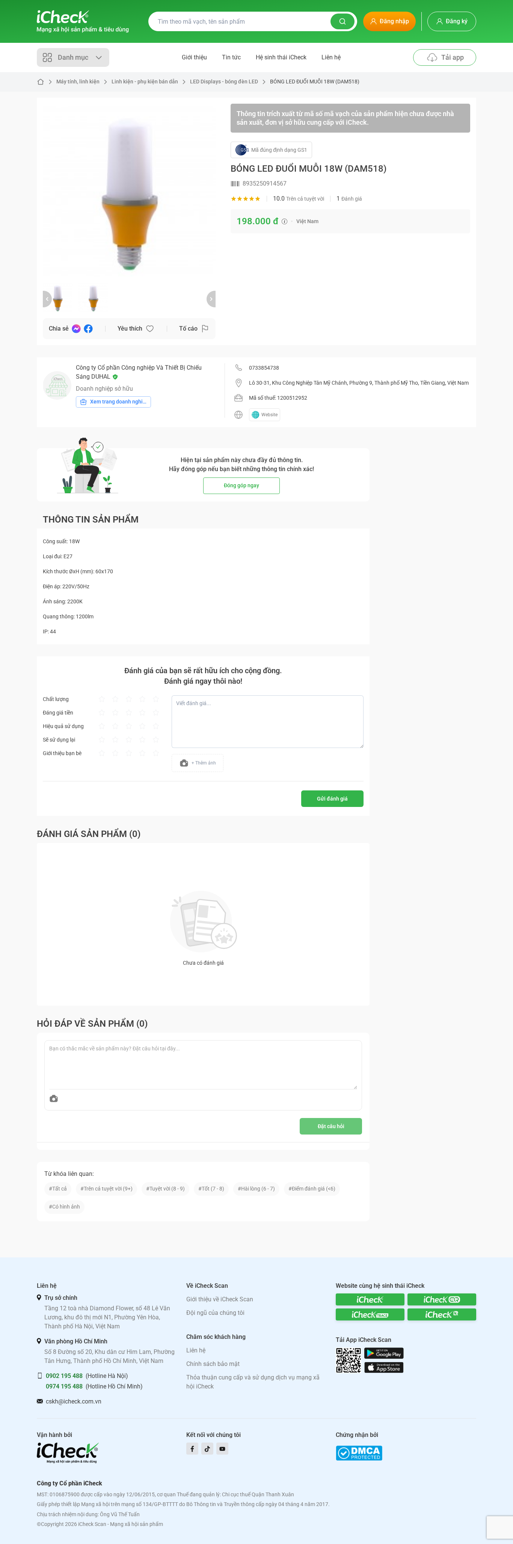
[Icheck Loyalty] (441, 1314)
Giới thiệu (194, 57)
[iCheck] (370, 1299)
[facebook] (192, 1449)
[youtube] (222, 1449)
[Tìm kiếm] (342, 21)
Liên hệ (331, 57)
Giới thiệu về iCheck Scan (219, 1299)
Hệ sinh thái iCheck (281, 57)
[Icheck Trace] (370, 1314)
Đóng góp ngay (241, 485)
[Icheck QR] (441, 1299)
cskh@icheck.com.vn (73, 1401)
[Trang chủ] (83, 21)
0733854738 (264, 368)
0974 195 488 (64, 1386)
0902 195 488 (64, 1375)
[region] (129, 190)
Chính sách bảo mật (213, 1363)
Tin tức (231, 57)
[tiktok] (207, 1449)
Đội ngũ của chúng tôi (215, 1312)
